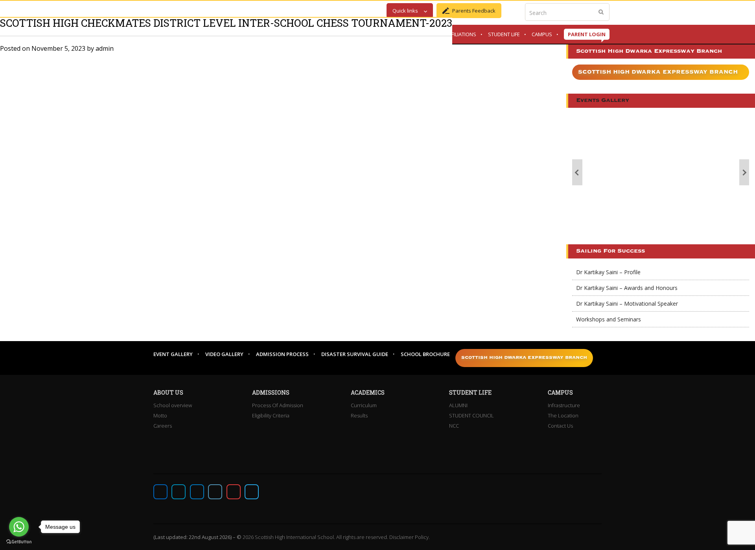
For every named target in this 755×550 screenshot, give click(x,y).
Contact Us (560, 425)
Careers (162, 425)
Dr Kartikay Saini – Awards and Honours (627, 288)
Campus (542, 34)
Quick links (405, 10)
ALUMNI (458, 405)
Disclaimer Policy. (409, 537)
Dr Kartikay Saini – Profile (608, 272)
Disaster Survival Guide (354, 354)
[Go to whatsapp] (19, 527)
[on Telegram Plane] (252, 491)
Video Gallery (224, 354)
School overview (172, 405)
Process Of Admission (277, 405)
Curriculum (364, 405)
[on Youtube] (233, 491)
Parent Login (587, 34)
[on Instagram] (197, 491)
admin (105, 48)
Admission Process (282, 354)
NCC (454, 425)
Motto (160, 415)
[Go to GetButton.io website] (18, 541)
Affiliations (461, 34)
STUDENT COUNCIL (471, 415)
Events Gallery (602, 100)
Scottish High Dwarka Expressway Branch (658, 72)
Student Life (504, 34)
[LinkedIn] (215, 491)
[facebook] (160, 491)
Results (359, 415)
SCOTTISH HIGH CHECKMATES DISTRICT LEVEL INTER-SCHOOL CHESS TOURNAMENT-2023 (226, 23)
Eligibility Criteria (270, 415)
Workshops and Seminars (608, 319)
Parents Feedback (473, 10)
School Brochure (425, 354)
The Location (563, 415)
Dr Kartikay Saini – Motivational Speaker (627, 303)
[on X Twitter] (178, 491)
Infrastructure (564, 405)
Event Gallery (173, 354)
